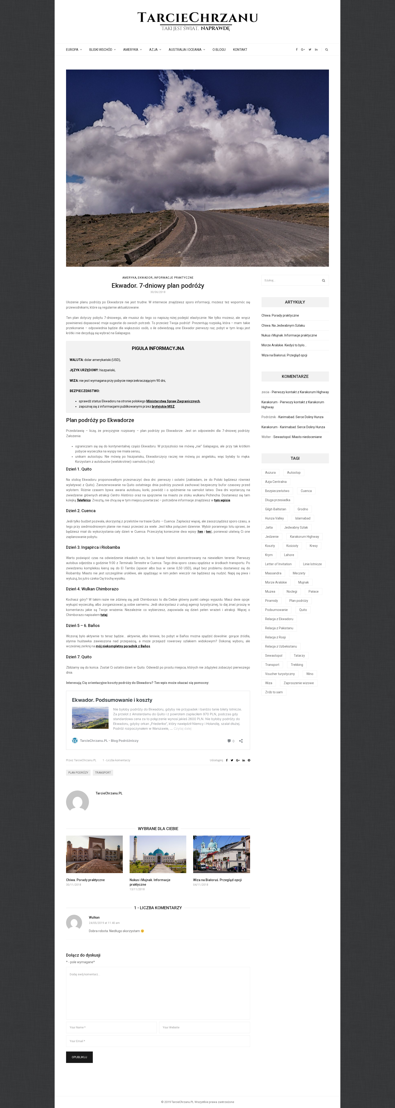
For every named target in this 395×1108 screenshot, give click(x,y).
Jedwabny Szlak (296, 527)
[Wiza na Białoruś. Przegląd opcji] (221, 854)
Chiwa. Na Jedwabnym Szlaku (283, 325)
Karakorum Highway (304, 536)
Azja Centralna (276, 482)
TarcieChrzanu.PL (81, 760)
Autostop (294, 472)
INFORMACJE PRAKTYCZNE (174, 277)
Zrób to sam (274, 692)
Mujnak (303, 582)
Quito (303, 610)
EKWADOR (145, 277)
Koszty (270, 546)
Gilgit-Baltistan (275, 509)
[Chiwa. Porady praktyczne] (94, 854)
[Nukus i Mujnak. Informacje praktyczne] (158, 854)
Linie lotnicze (312, 564)
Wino (309, 674)
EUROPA (72, 49)
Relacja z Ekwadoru (279, 619)
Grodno (303, 509)
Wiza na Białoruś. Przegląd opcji (217, 880)
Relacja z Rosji (275, 637)
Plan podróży (78, 772)
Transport (103, 772)
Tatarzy (299, 655)
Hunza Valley (274, 518)
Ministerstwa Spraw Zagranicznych (173, 401)
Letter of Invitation (278, 564)
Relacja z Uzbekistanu (281, 646)
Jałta (269, 527)
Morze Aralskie (276, 582)
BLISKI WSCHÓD (100, 49)
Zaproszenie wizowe (299, 683)
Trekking (297, 665)
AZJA (153, 49)
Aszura (270, 472)
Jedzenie (272, 536)
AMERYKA (130, 49)
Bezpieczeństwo (277, 491)
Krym (269, 555)
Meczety (299, 573)
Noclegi (292, 591)
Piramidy (271, 600)
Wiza (268, 683)
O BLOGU (219, 49)
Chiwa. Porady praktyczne (85, 880)
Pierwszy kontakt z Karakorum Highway (300, 392)
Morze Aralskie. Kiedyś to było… (284, 345)
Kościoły (292, 546)
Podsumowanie (276, 610)
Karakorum (270, 402)
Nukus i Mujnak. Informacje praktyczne (289, 335)
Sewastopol (273, 655)
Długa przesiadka (277, 500)
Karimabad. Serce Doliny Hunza (300, 417)
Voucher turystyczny (280, 674)
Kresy (314, 546)
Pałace (314, 591)
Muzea (270, 591)
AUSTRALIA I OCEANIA (185, 49)
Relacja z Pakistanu (279, 628)
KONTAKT (240, 49)
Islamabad (302, 518)
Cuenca (306, 491)
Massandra (273, 573)
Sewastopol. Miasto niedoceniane (297, 437)
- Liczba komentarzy (116, 760)
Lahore (289, 555)
